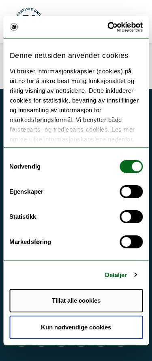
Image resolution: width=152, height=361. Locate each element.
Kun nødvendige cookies (76, 327)
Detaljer (116, 274)
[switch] (131, 191)
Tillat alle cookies (76, 300)
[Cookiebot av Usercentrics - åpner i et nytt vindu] (108, 27)
